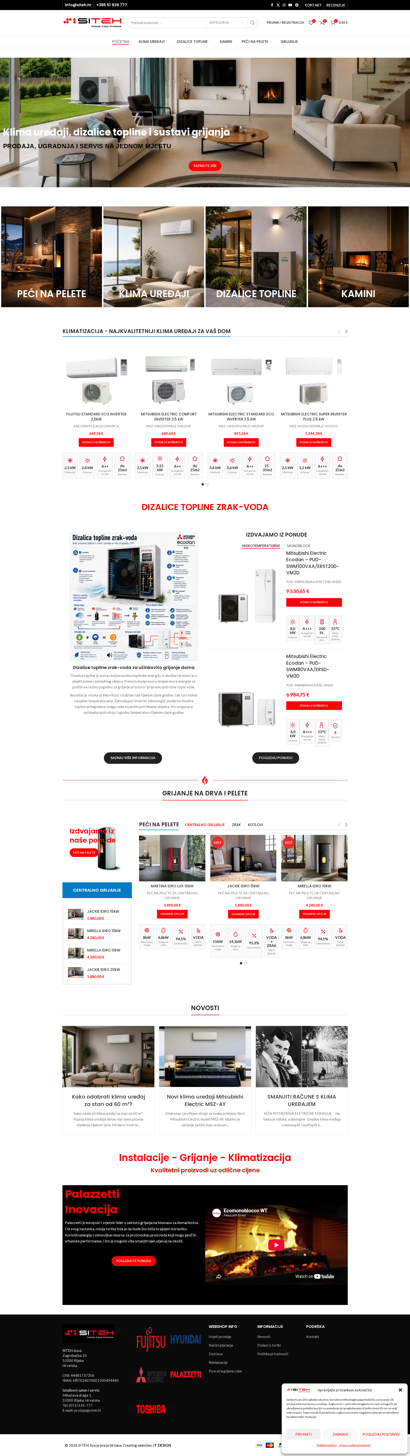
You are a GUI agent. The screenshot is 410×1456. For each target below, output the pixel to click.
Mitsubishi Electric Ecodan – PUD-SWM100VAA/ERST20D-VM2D (312, 563)
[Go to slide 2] (207, 484)
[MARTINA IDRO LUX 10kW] (172, 858)
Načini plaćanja (221, 1345)
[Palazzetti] (185, 1374)
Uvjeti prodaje (220, 1336)
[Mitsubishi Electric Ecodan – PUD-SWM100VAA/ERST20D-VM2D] (247, 596)
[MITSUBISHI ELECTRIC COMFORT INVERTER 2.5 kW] (169, 375)
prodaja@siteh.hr (87, 1410)
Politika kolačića (327, 1445)
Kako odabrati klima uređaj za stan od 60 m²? (108, 1100)
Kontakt (312, 1336)
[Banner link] (51, 256)
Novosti (263, 1336)
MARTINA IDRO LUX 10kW (172, 886)
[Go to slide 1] (203, 484)
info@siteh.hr (78, 5)
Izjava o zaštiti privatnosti (355, 1445)
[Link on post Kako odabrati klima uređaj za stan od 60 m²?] (108, 1056)
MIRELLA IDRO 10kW (104, 930)
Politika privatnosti (272, 1354)
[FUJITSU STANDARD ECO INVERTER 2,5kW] (96, 375)
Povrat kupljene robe (225, 1371)
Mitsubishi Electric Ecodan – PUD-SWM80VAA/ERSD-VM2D (308, 666)
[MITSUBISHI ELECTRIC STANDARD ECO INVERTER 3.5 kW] (241, 375)
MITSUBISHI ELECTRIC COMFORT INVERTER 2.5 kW (169, 417)
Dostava (216, 1354)
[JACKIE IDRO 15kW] (76, 915)
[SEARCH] (252, 22)
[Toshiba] (151, 1408)
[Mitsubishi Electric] (151, 1374)
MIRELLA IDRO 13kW (103, 950)
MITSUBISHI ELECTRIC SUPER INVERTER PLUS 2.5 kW (314, 417)
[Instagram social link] (284, 5)
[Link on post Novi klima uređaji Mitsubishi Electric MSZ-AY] (205, 1056)
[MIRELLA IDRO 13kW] (76, 954)
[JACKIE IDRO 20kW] (76, 973)
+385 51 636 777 (111, 5)
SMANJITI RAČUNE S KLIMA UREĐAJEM (301, 1100)
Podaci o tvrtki (269, 1345)
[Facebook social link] (272, 5)
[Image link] (88, 1333)
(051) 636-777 (81, 1405)
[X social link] (278, 5)
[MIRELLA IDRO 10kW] (76, 934)
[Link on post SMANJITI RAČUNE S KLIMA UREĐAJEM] (302, 1056)
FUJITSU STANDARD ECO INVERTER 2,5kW (96, 417)
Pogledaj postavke (381, 1434)
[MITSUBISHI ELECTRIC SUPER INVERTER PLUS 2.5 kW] (314, 375)
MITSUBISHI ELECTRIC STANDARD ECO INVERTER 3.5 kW (241, 417)
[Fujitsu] (151, 1339)
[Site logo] (92, 22)
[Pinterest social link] (297, 5)
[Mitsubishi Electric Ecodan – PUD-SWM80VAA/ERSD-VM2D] (247, 699)
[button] (400, 1390)
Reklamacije (218, 1362)
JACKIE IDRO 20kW (103, 969)
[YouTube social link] (290, 5)
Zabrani (340, 1434)
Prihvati (303, 1434)
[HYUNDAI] (185, 1339)
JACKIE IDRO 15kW (103, 911)
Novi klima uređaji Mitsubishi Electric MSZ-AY (205, 1100)
